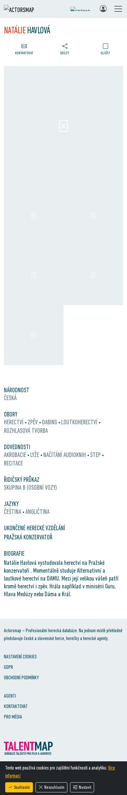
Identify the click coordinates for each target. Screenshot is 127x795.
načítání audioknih (65, 454)
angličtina (37, 511)
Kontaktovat (16, 706)
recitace (13, 463)
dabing (50, 422)
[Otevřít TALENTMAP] (81, 9)
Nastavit (85, 787)
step (96, 454)
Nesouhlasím (54, 787)
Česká (10, 397)
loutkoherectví (80, 422)
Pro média (13, 716)
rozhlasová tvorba (26, 430)
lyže (35, 454)
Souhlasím (22, 787)
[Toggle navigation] (118, 9)
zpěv (33, 422)
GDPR (8, 667)
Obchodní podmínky (21, 677)
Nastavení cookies (20, 656)
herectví (14, 422)
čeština (13, 511)
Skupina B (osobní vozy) (30, 487)
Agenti (10, 696)
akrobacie (15, 454)
